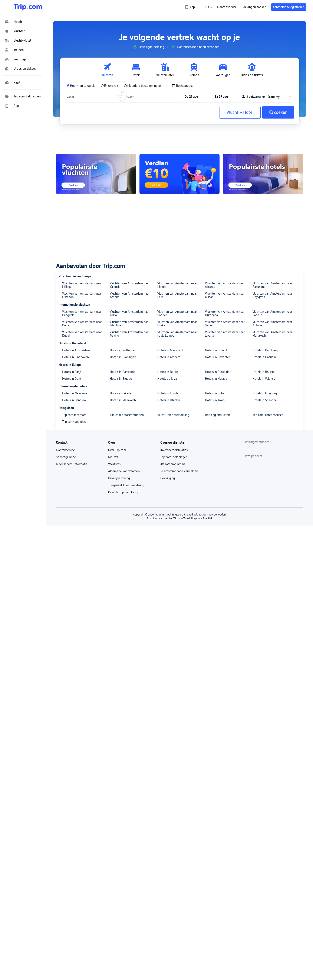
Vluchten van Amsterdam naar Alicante (224, 285)
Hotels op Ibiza (167, 378)
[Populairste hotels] (263, 174)
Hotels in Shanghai (265, 400)
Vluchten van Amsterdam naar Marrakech (272, 333)
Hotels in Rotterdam (123, 350)
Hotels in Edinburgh (266, 393)
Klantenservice (65, 450)
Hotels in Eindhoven (75, 357)
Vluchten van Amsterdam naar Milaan (224, 295)
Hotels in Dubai (215, 393)
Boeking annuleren (217, 415)
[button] (6, 7)
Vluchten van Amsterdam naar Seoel (224, 323)
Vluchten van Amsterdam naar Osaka (177, 323)
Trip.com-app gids (74, 421)
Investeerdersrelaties (174, 450)
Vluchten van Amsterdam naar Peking (129, 333)
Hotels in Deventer (217, 357)
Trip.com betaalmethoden (127, 415)
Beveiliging (167, 478)
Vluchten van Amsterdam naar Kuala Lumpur (177, 333)
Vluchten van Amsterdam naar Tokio (129, 313)
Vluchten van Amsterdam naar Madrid (177, 285)
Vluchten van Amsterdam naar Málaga (82, 285)
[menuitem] (23, 21)
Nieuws (113, 457)
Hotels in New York (74, 393)
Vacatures (114, 464)
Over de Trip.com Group (123, 492)
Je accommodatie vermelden (179, 471)
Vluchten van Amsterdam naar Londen (177, 313)
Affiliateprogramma (172, 464)
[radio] (81, 85)
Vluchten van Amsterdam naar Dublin (82, 323)
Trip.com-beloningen (174, 457)
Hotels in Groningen (123, 357)
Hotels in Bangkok (74, 400)
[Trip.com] (28, 7)
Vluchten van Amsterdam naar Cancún (272, 313)
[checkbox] (182, 85)
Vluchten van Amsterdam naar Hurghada (224, 313)
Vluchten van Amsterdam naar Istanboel (129, 323)
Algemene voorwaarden (124, 471)
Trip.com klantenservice (268, 415)
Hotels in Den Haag (265, 350)
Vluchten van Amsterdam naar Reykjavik (272, 295)
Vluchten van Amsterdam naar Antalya (272, 323)
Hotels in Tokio (215, 400)
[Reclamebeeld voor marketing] (179, 174)
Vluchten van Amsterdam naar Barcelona (272, 285)
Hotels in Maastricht (170, 350)
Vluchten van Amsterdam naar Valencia (129, 285)
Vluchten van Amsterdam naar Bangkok (82, 313)
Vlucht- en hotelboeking (173, 415)
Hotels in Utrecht (216, 350)
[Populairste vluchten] (96, 174)
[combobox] (71, 96)
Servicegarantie (66, 457)
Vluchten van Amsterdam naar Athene (129, 295)
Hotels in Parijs (71, 372)
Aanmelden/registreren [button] (288, 7)
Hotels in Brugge (121, 378)
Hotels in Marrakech (123, 400)
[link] (190, 7)
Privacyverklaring (119, 478)
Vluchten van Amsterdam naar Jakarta (224, 333)
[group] (148, 47)
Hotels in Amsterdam (76, 350)
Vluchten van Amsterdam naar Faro (177, 295)
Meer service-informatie (71, 464)
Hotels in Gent (71, 378)
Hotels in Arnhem (168, 357)
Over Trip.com (117, 450)
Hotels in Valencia (264, 378)
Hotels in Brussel (263, 372)
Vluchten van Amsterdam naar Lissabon (82, 295)
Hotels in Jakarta (120, 393)
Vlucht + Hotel (240, 112)
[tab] (107, 70)
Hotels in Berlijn (167, 372)
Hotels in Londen (168, 393)
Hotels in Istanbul (168, 400)
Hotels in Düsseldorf (218, 372)
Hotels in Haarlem (264, 357)
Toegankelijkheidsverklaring (126, 485)
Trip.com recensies (74, 415)
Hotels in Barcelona (122, 372)
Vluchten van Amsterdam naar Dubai (82, 333)
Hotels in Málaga (216, 378)
